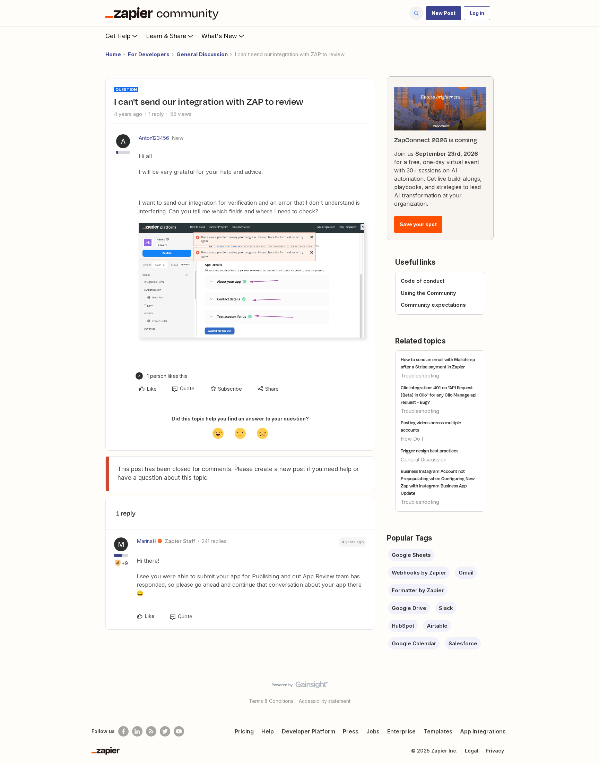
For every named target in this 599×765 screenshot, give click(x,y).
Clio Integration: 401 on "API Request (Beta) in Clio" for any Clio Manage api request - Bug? (438, 394)
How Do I (412, 438)
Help (267, 731)
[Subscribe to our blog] (151, 731)
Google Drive (409, 608)
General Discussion (202, 54)
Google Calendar (414, 643)
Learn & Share (166, 36)
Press (350, 731)
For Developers (149, 54)
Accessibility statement (324, 701)
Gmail (466, 572)
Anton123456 (154, 138)
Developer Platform (308, 731)
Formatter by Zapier (418, 590)
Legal (471, 751)
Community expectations (433, 304)
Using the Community (428, 293)
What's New (219, 36)
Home (113, 54)
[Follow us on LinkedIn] (137, 731)
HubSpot (403, 625)
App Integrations (483, 731)
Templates (438, 731)
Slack (446, 608)
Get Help (118, 36)
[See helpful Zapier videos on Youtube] (179, 731)
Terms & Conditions (271, 701)
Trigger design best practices (429, 451)
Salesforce (463, 643)
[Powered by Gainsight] (300, 686)
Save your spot (418, 224)
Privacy (495, 751)
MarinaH (146, 541)
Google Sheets (411, 555)
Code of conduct (422, 281)
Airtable (437, 625)
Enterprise (401, 731)
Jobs (373, 731)
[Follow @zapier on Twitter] (165, 731)
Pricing (244, 731)
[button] (443, 13)
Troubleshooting (420, 375)
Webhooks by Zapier (419, 572)
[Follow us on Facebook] (123, 731)
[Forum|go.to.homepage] (163, 13)
